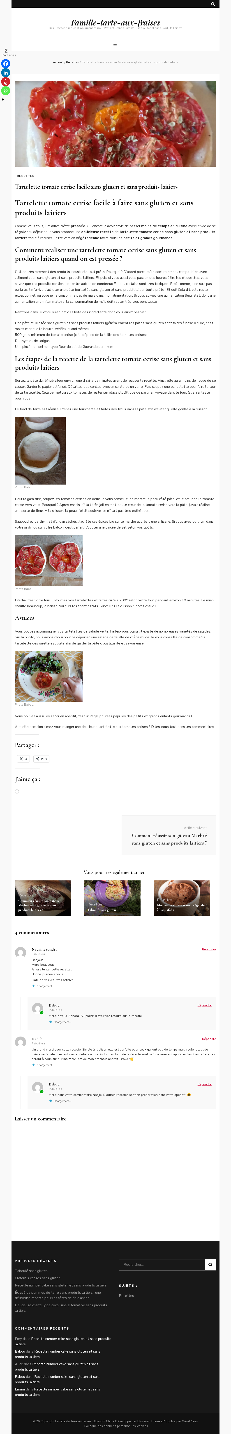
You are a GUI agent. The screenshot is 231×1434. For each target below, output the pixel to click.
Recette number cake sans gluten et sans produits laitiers (61, 1285)
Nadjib (37, 1038)
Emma (20, 1389)
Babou (54, 1005)
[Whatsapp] (5, 90)
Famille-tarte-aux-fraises (115, 22)
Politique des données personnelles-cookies (116, 1426)
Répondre (209, 949)
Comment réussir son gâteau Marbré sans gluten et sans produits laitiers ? (38, 905)
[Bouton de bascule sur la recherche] (213, 4)
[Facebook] (5, 63)
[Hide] (3, 99)
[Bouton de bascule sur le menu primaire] (115, 46)
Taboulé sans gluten (102, 910)
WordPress (190, 1421)
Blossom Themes (149, 1421)
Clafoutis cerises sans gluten (37, 1278)
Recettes (25, 176)
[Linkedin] (5, 72)
